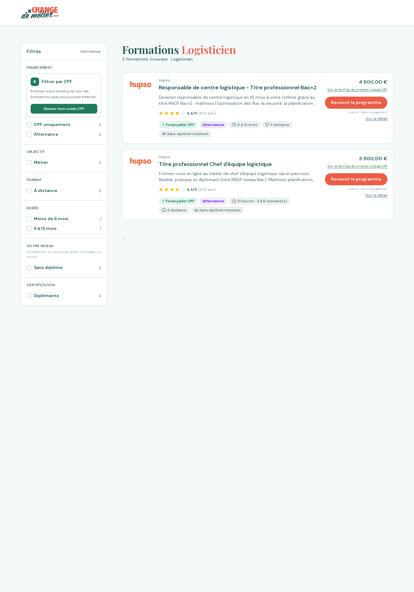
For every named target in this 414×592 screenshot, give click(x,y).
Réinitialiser (91, 51)
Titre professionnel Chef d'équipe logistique (215, 164)
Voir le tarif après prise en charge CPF (357, 90)
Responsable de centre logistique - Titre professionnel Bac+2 (238, 87)
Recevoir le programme (356, 102)
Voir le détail (376, 118)
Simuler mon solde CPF (64, 108)
